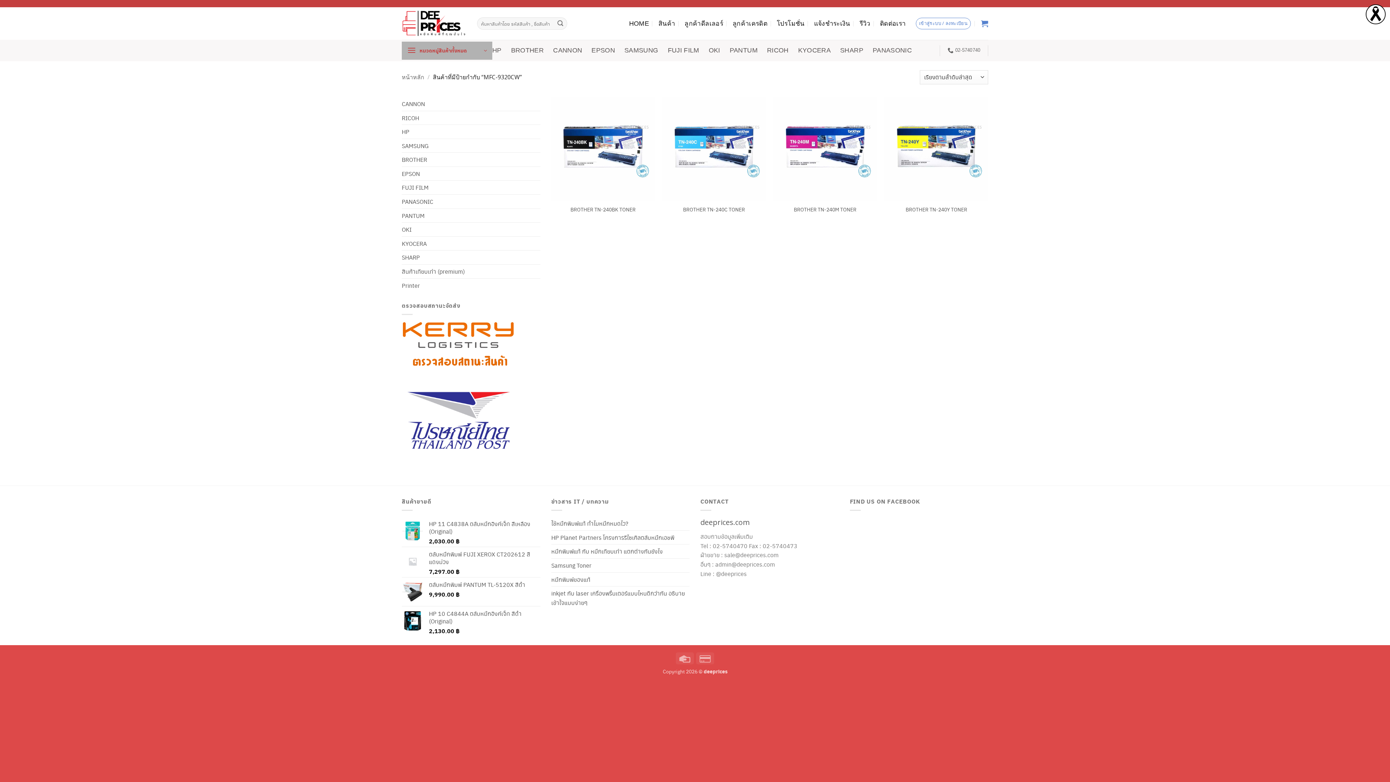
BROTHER (527, 50)
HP (497, 50)
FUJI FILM (683, 50)
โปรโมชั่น (790, 23)
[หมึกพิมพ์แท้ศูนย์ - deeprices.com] (434, 23)
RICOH (778, 50)
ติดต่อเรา (893, 23)
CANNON (567, 50)
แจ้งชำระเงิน (832, 23)
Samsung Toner (571, 565)
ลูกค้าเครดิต (750, 23)
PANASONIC (892, 50)
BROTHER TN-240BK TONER (603, 209)
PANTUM (744, 50)
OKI (714, 50)
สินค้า (666, 23)
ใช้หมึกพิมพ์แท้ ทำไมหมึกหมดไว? (589, 523)
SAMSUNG (641, 50)
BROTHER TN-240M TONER (825, 209)
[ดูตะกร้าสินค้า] (984, 23)
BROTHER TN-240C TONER (714, 209)
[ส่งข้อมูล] (561, 23)
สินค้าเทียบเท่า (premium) (433, 271)
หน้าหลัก (413, 77)
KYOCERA (814, 50)
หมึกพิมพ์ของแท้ (570, 579)
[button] (447, 51)
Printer (411, 285)
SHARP (851, 50)
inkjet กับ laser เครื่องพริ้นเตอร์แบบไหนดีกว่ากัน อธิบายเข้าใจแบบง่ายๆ (618, 598)
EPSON (603, 50)
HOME (639, 23)
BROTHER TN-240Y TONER (936, 209)
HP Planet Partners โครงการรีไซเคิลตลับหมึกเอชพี (612, 537)
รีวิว (865, 23)
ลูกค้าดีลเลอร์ (704, 23)
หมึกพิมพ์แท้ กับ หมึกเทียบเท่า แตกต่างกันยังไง (607, 551)
